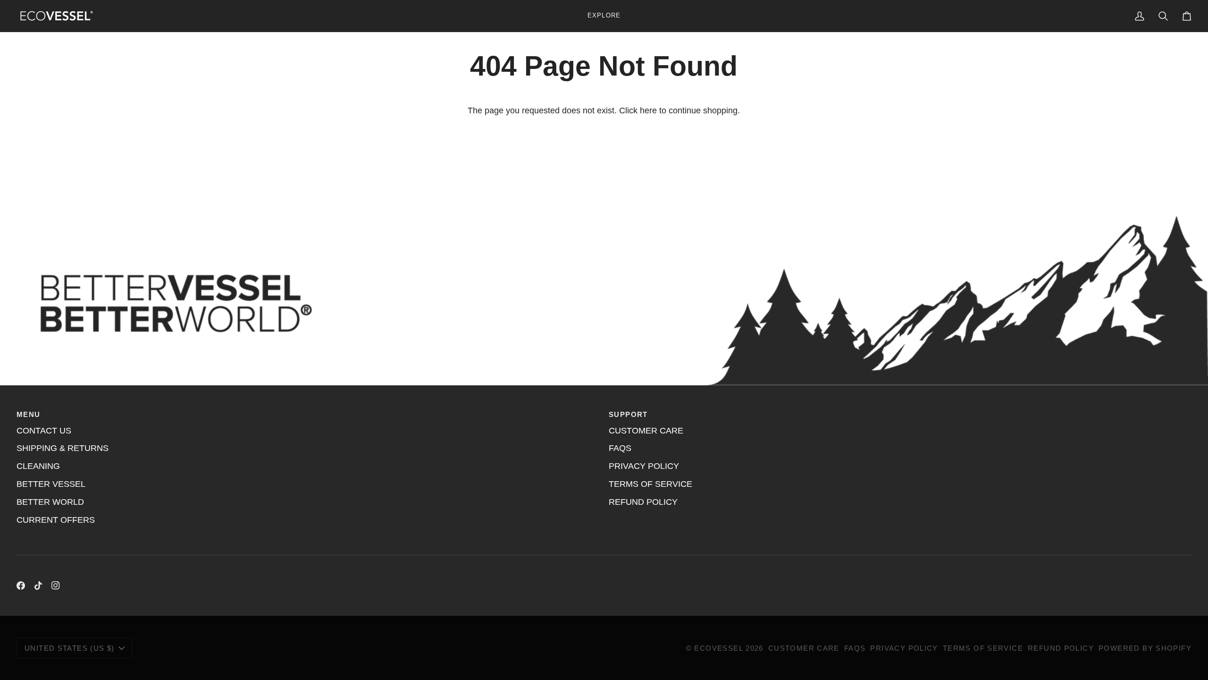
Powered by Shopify (1145, 648)
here (648, 110)
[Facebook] (21, 585)
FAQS (620, 448)
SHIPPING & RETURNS (63, 448)
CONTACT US (44, 430)
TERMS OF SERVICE (650, 484)
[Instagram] (55, 585)
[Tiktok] (38, 585)
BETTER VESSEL (51, 484)
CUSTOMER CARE (646, 430)
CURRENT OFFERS (56, 520)
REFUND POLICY (643, 502)
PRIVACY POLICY (644, 466)
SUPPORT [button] (628, 414)
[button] (604, 16)
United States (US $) (70, 648)
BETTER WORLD (50, 502)
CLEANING (38, 466)
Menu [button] (29, 414)
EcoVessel (718, 648)
